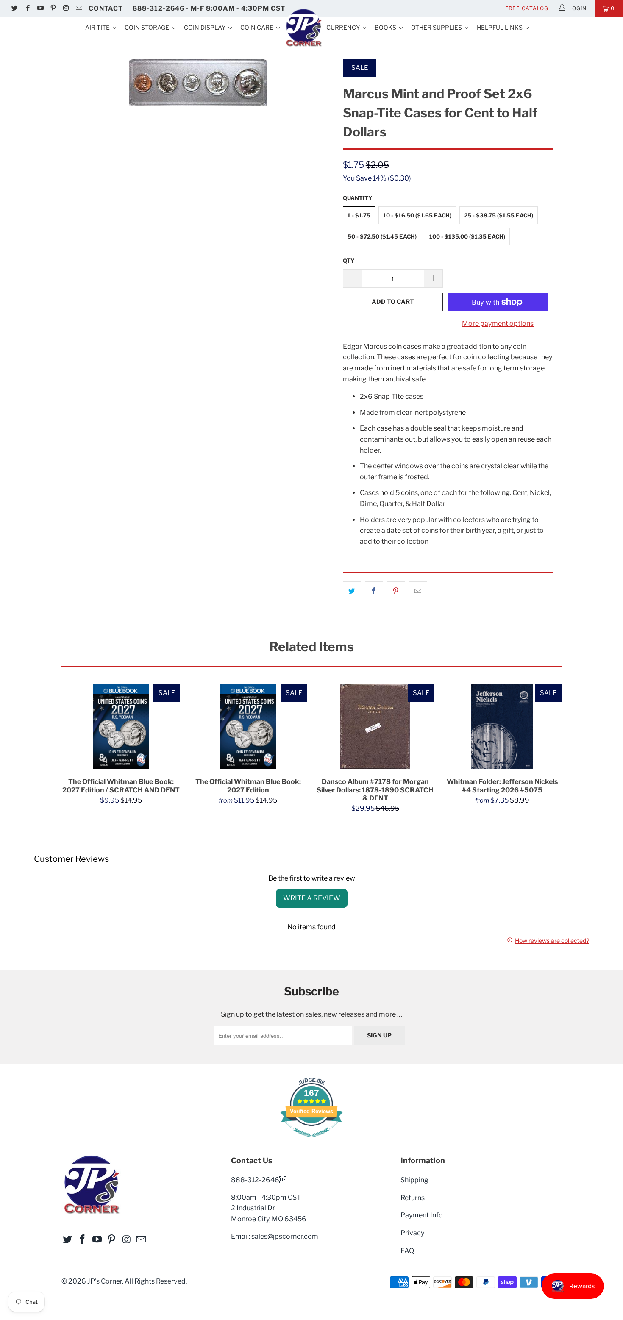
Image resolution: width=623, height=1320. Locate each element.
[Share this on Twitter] (352, 591)
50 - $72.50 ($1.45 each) (382, 236)
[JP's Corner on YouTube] (40, 8)
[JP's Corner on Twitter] (14, 8)
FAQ (407, 1251)
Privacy (412, 1233)
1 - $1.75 (359, 215)
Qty (349, 260)
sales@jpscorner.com (284, 1236)
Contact (106, 8)
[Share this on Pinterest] (396, 591)
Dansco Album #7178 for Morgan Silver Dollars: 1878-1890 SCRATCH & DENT (375, 726)
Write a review (311, 898)
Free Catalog (526, 8)
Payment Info (421, 1215)
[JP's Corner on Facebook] (27, 8)
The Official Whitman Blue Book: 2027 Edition (248, 726)
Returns (412, 1198)
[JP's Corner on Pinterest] (52, 8)
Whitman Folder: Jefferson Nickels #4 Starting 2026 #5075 (502, 726)
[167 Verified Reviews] (311, 1141)
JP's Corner (104, 1281)
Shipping (414, 1180)
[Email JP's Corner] (78, 8)
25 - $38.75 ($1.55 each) (498, 215)
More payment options (498, 324)
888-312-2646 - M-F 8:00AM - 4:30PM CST (209, 8)
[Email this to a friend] (418, 591)
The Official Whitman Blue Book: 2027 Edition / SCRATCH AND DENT (120, 726)
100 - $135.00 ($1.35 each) (467, 236)
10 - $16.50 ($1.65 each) (417, 215)
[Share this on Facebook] (374, 591)
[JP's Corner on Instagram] (65, 8)
